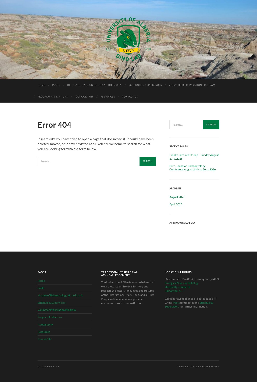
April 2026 (175, 204)
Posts (56, 85)
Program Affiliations (53, 96)
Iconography (84, 96)
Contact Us (130, 96)
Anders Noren (200, 366)
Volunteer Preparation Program (192, 85)
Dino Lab (53, 366)
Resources (108, 96)
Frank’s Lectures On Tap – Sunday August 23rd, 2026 (194, 156)
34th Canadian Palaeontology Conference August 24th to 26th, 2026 (192, 167)
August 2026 (177, 197)
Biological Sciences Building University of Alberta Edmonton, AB (181, 287)
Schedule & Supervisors (145, 85)
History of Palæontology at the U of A (94, 85)
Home (41, 85)
